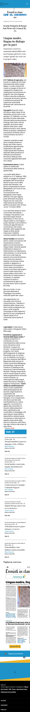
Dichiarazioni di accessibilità (8, 692)
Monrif (26, 687)
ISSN (10, 689)
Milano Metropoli (9, 446)
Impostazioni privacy (21, 689)
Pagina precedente (15, 654)
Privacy (14, 689)
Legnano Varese (9, 510)
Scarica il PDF (14, 646)
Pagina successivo (14, 657)
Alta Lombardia (9, 469)
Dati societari (4, 689)
